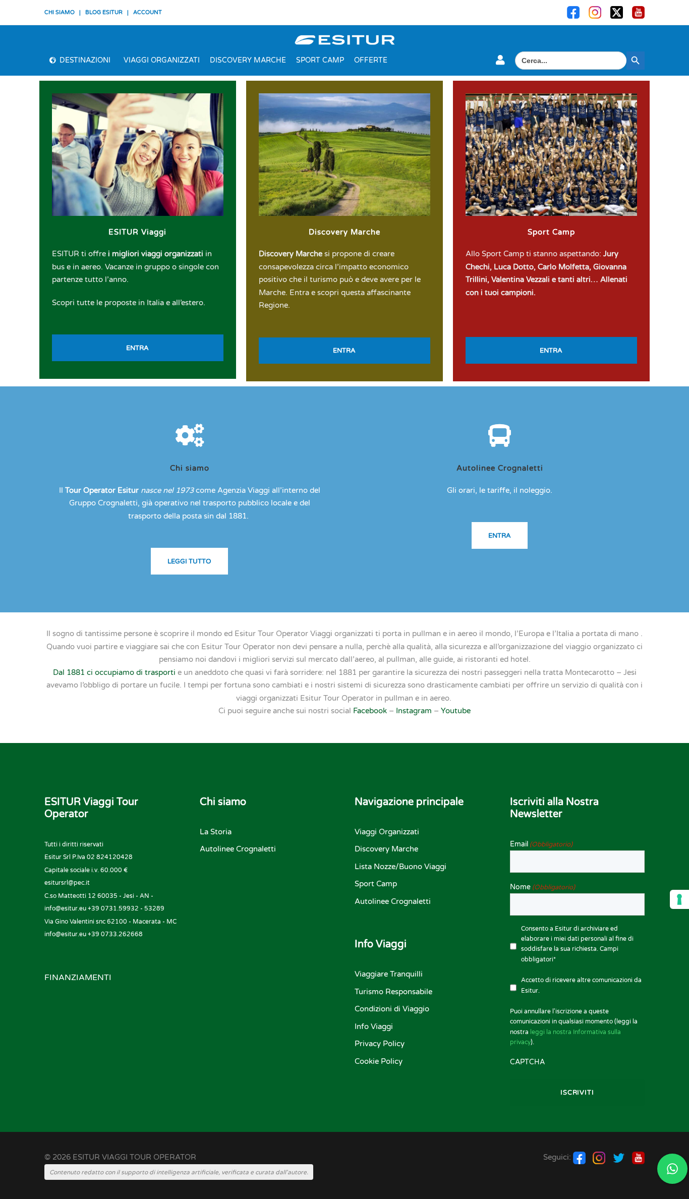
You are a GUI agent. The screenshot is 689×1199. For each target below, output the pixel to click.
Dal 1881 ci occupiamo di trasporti (114, 672)
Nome (542, 887)
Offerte (370, 60)
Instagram (414, 710)
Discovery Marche (248, 60)
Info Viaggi (374, 1026)
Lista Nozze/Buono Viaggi (400, 866)
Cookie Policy (379, 1061)
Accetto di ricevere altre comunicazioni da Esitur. (581, 985)
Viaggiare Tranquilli (389, 974)
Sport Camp (320, 60)
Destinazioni (85, 60)
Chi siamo (189, 468)
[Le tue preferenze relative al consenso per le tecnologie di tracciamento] (679, 899)
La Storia (216, 831)
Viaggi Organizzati (162, 60)
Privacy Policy (380, 1043)
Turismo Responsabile (393, 991)
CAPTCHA (527, 1062)
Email (541, 844)
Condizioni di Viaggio (392, 1008)
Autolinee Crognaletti (499, 468)
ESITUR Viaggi (137, 232)
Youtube (456, 710)
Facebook (370, 710)
